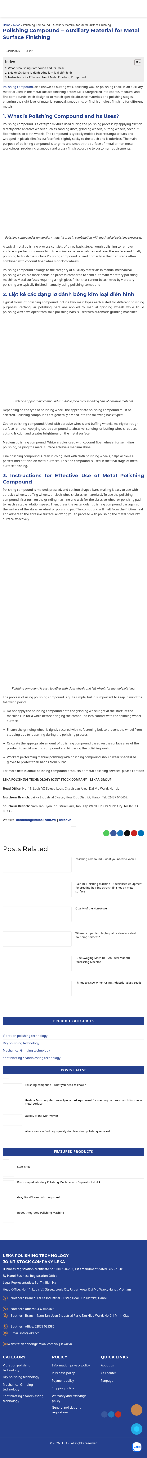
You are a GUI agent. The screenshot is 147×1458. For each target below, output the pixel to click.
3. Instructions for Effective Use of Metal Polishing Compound (45, 77)
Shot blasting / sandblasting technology (31, 1058)
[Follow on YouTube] (118, 1414)
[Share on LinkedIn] (141, 833)
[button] (5, 8)
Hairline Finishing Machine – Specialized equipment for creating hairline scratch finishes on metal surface (84, 1102)
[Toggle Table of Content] (135, 62)
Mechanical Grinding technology (26, 1050)
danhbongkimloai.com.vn (36, 820)
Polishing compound (18, 87)
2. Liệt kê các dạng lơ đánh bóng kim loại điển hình (38, 72)
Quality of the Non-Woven (41, 1116)
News (16, 25)
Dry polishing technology (21, 1043)
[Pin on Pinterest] (134, 833)
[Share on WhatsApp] (106, 833)
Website (14, 1344)
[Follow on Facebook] (104, 1414)
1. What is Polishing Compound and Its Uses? (34, 68)
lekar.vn (65, 820)
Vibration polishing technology (25, 1036)
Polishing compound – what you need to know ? (55, 1085)
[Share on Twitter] (120, 833)
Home (6, 25)
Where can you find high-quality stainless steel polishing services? (67, 1131)
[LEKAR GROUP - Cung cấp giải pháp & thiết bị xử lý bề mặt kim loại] (73, 8)
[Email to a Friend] (127, 833)
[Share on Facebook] (113, 833)
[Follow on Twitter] (111, 1414)
